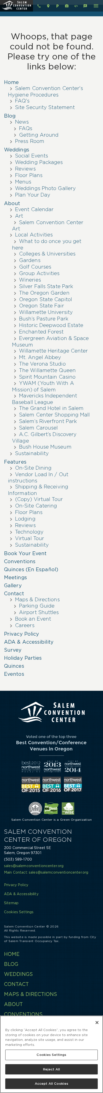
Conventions (20, 561)
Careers (24, 625)
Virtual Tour (29, 538)
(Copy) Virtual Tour (39, 499)
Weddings (16, 149)
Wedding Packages (39, 162)
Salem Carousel (38, 428)
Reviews (25, 169)
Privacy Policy (21, 634)
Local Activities (34, 234)
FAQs (25, 128)
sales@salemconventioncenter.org (34, 866)
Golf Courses (35, 267)
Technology (29, 532)
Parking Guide (36, 606)
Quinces (14, 666)
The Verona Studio (42, 364)
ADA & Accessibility (29, 642)
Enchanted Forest (41, 331)
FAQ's (22, 101)
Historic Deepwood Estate (51, 325)
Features (15, 462)
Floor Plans (28, 175)
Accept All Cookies (51, 1083)
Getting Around (38, 135)
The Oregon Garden (44, 293)
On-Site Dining (33, 468)
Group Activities (39, 273)
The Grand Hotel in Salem (51, 408)
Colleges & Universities (47, 254)
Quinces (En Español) (31, 569)
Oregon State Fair (41, 305)
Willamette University (46, 312)
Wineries (30, 280)
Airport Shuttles (39, 612)
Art (19, 216)
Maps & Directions (37, 599)
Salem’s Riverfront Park (48, 421)
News (22, 122)
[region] (51, 1054)
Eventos (14, 674)
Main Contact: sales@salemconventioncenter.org (46, 872)
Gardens (29, 260)
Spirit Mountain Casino (47, 377)
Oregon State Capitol (45, 299)
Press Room (29, 141)
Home (11, 82)
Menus (23, 182)
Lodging (25, 519)
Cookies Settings (51, 1055)
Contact (14, 593)
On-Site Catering (36, 506)
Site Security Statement (45, 107)
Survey (13, 650)
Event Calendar (34, 209)
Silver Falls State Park (46, 286)
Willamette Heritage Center (53, 351)
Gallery (13, 585)
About (12, 203)
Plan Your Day (32, 195)
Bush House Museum (45, 447)
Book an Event (33, 619)
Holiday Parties (23, 658)
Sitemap (11, 903)
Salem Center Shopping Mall (54, 414)
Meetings (15, 577)
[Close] (97, 1022)
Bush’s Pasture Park (43, 318)
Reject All (51, 1069)
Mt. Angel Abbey (40, 357)
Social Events (31, 155)
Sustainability (32, 453)
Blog (10, 116)
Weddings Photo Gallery (45, 188)
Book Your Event (25, 553)
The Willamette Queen (47, 370)
